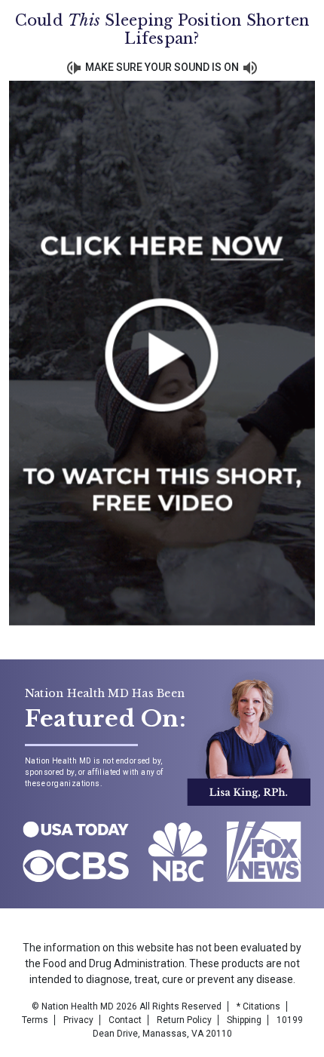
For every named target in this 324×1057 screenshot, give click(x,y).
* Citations (258, 1006)
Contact (125, 1020)
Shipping (244, 1020)
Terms (35, 1020)
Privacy (78, 1020)
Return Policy (184, 1020)
